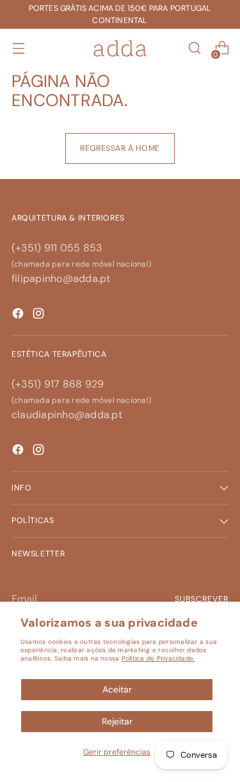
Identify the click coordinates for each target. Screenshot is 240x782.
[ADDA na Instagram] (39, 451)
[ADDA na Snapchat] (19, 315)
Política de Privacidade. (158, 658)
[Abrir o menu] (18, 48)
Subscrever (201, 599)
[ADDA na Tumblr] (39, 315)
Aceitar (117, 689)
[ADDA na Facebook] (19, 451)
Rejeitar (117, 721)
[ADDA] (120, 48)
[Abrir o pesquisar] (194, 48)
